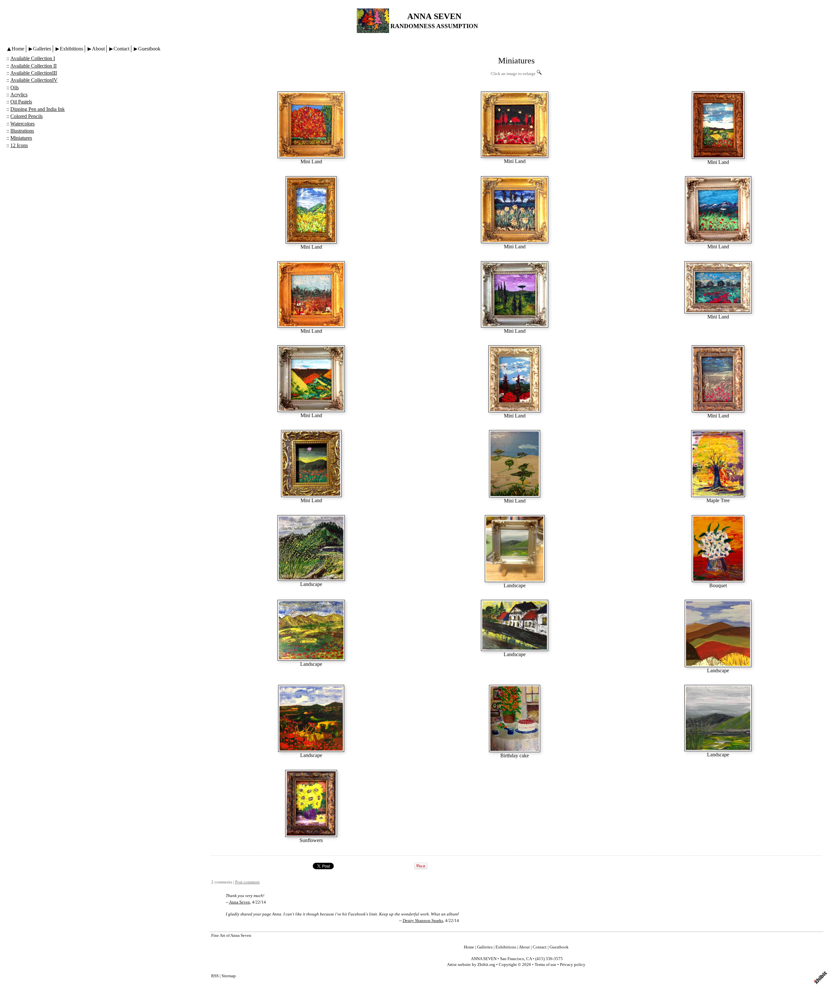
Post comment (247, 882)
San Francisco (512, 959)
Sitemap (229, 976)
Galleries (42, 48)
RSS (215, 976)
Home (18, 48)
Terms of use (545, 964)
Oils (14, 87)
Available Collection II (33, 66)
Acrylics (18, 94)
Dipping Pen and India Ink (37, 109)
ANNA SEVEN (434, 16)
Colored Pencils (26, 116)
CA (529, 959)
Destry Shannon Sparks (423, 920)
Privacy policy (572, 964)
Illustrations (22, 131)
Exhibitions (71, 48)
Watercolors (22, 123)
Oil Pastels (21, 101)
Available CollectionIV (34, 80)
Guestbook (149, 48)
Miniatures (21, 138)
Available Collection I (32, 58)
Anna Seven (239, 902)
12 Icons (19, 145)
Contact (121, 48)
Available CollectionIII (33, 73)
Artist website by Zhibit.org (471, 964)
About (98, 48)
